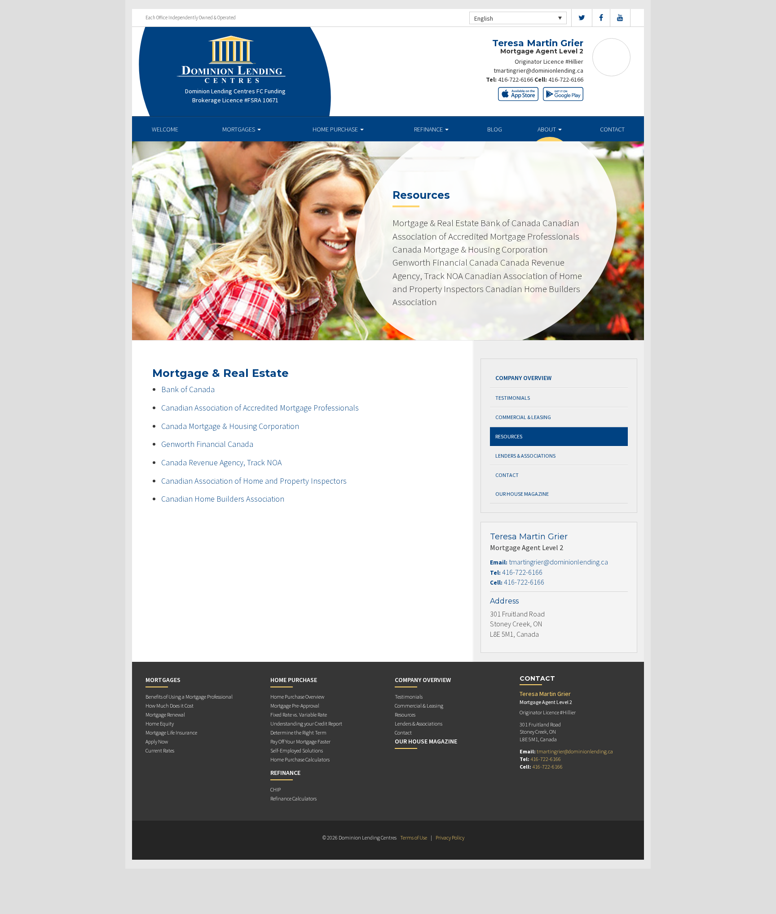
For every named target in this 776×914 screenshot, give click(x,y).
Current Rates (160, 750)
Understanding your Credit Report (306, 723)
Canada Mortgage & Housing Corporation (230, 426)
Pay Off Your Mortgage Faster (300, 741)
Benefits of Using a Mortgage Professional (189, 696)
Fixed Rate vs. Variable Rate (298, 714)
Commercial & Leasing (523, 417)
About (547, 129)
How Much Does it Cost (170, 705)
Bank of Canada (188, 389)
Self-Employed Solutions (296, 750)
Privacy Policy (450, 837)
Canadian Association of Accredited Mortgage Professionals (260, 407)
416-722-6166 (515, 79)
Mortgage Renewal (165, 714)
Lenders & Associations (525, 455)
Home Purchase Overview (297, 696)
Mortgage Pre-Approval (294, 705)
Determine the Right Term (298, 732)
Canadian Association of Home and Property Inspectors (254, 481)
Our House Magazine (522, 493)
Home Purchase (336, 129)
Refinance (429, 129)
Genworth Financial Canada (207, 444)
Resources (508, 436)
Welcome (165, 129)
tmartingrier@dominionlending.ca (538, 70)
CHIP (275, 789)
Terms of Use (413, 837)
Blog (494, 129)
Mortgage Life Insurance (171, 732)
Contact (612, 129)
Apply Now (157, 741)
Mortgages (239, 129)
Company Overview (523, 378)
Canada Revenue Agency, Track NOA (221, 462)
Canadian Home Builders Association (222, 499)
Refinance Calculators (293, 798)
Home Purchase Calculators (300, 759)
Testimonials (512, 397)
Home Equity (160, 723)
